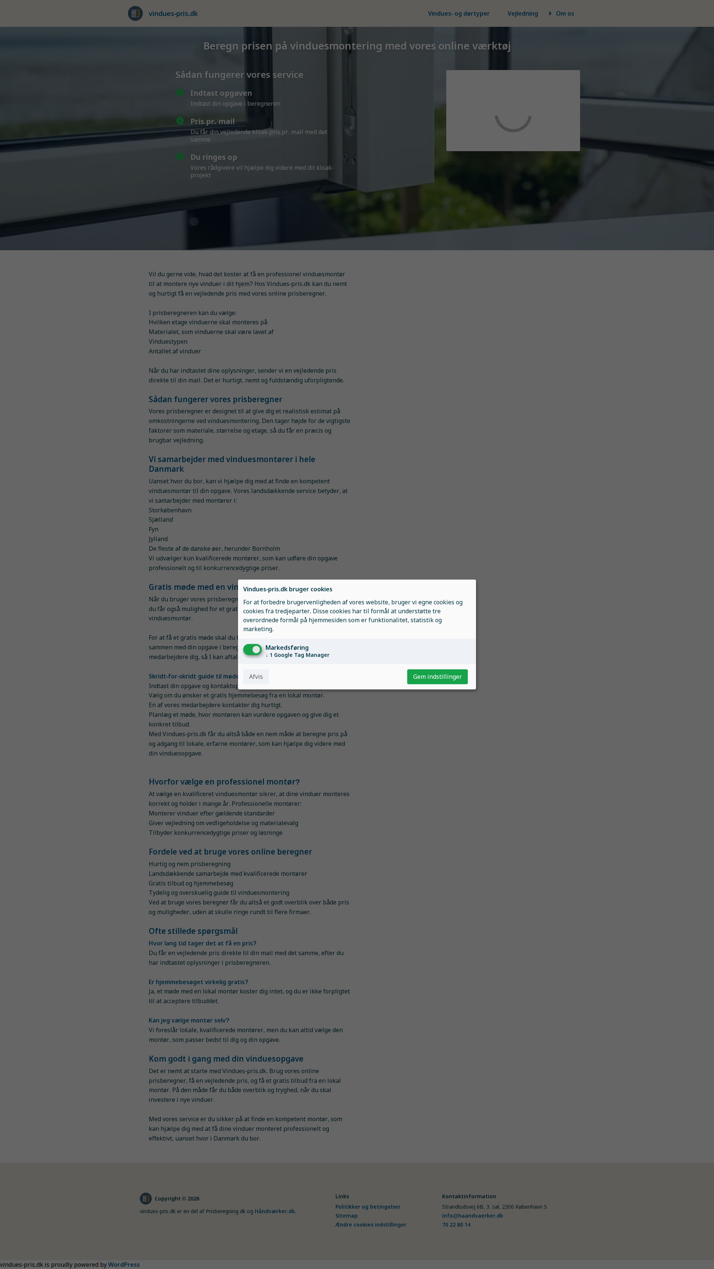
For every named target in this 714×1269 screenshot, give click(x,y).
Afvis (256, 677)
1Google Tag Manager (297, 655)
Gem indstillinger (437, 677)
